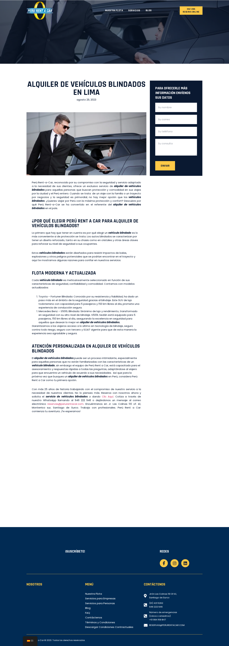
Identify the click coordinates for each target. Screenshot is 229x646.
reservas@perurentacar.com (65, 404)
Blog (149, 10)
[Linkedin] (185, 563)
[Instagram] (174, 563)
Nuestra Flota (114, 10)
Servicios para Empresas (100, 598)
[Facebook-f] (164, 563)
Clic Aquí (107, 396)
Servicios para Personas (100, 603)
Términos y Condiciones (100, 622)
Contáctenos (93, 617)
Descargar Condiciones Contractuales (109, 627)
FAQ (87, 613)
